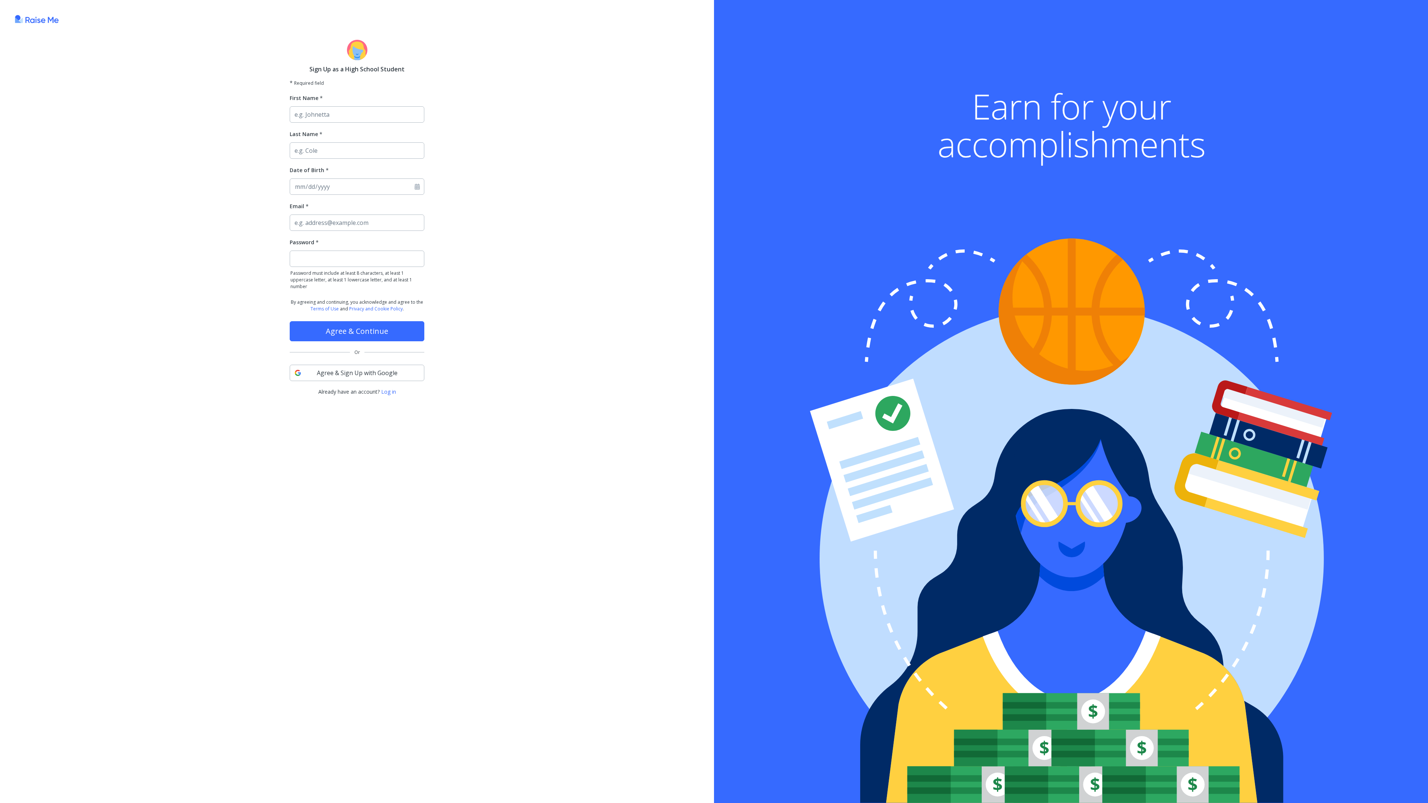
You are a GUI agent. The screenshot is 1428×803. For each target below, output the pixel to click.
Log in (388, 391)
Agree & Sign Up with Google (357, 373)
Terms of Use (325, 309)
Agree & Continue (357, 331)
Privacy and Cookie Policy (376, 309)
